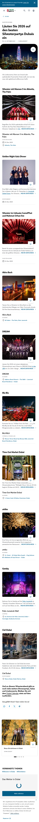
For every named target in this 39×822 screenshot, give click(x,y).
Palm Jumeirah (27, 601)
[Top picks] (29, 10)
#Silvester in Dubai (8, 771)
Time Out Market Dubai (12, 492)
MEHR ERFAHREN (27, 129)
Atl (19, 129)
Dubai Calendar (12, 693)
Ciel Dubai (6, 673)
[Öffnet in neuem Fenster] (9, 706)
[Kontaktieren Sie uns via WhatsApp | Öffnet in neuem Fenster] (4, 706)
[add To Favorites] (33, 49)
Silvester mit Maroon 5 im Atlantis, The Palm (18, 135)
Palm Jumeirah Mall (10, 611)
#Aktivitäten (21, 771)
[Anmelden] (33, 10)
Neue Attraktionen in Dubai (13, 747)
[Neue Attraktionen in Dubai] (19, 731)
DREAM (5, 374)
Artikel (7, 16)
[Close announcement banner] (34, 2)
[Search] (24, 10)
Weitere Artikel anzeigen (18, 761)
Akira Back (6, 315)
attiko (4, 550)
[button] (7, 818)
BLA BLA (6, 433)
